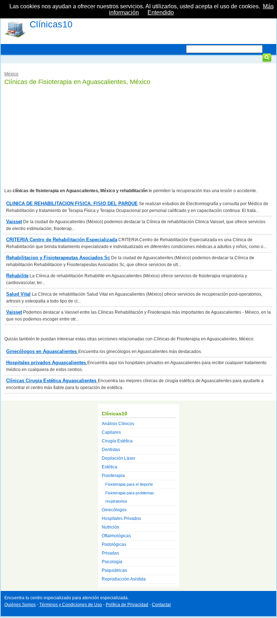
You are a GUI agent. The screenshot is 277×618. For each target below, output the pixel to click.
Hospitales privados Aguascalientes (46, 362)
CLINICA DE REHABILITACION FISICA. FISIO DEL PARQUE (72, 203)
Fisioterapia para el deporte (129, 484)
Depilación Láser (118, 458)
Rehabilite (17, 275)
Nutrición (110, 527)
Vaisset (14, 221)
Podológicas (114, 544)
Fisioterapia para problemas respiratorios (129, 497)
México (11, 73)
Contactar (161, 604)
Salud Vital (18, 294)
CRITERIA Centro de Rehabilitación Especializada (61, 239)
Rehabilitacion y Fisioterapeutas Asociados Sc (58, 257)
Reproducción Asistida (124, 579)
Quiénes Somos (20, 604)
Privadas (110, 553)
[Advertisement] (138, 137)
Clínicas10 (51, 24)
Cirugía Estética (117, 440)
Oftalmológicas (116, 535)
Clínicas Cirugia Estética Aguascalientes (52, 380)
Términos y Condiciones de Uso (70, 604)
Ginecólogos (114, 509)
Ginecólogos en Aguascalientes (42, 351)
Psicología (112, 561)
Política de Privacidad (127, 604)
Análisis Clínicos (118, 423)
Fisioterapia (113, 475)
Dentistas (111, 449)
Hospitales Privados (121, 518)
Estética (109, 466)
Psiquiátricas (114, 570)
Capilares (111, 432)
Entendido (161, 12)
